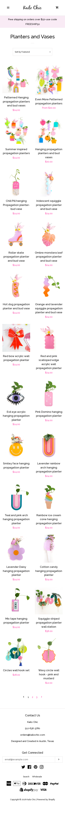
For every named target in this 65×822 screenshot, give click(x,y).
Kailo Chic (31, 799)
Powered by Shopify (46, 799)
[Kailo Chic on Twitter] (23, 767)
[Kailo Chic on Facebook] (29, 767)
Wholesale (37, 777)
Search (26, 777)
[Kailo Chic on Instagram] (42, 767)
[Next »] (41, 697)
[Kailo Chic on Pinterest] (36, 767)
